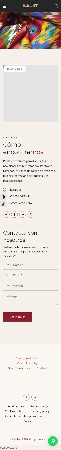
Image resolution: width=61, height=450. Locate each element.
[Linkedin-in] (22, 214)
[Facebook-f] (14, 214)
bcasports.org (8, 447)
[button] (56, 6)
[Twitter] (6, 214)
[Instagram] (30, 214)
